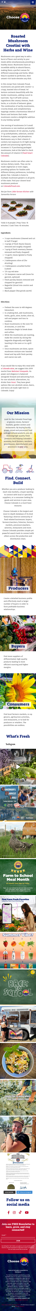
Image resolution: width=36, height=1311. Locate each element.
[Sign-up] (5, 2)
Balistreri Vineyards (20, 371)
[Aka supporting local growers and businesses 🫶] (18, 767)
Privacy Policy (16, 1304)
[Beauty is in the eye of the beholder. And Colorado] (18, 840)
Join (18, 1241)
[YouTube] (27, 1213)
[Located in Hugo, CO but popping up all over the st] (18, 1024)
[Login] (2, 2)
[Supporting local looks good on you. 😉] (18, 1098)
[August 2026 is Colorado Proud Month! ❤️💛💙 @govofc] (18, 1171)
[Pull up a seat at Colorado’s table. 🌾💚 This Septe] (18, 803)
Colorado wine (8, 368)
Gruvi (13, 382)
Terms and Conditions (7, 1304)
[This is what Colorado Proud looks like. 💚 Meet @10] (18, 1134)
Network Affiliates (19, 1306)
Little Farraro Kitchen (20, 192)
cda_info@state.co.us (21, 1300)
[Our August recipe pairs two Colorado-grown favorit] (18, 1061)
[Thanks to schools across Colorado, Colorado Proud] (18, 877)
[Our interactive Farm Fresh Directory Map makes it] (18, 914)
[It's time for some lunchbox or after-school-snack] (18, 987)
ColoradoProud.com (12, 186)
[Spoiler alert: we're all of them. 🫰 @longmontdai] (18, 951)
